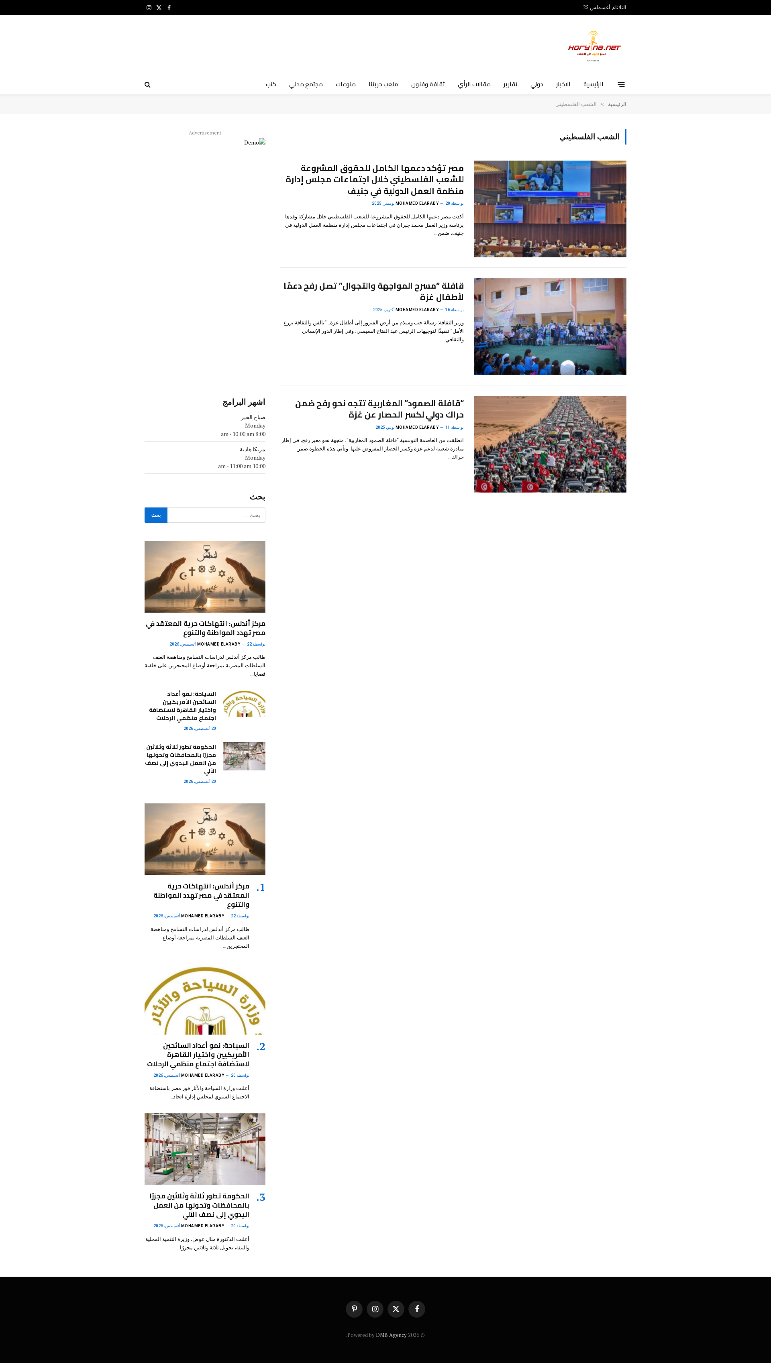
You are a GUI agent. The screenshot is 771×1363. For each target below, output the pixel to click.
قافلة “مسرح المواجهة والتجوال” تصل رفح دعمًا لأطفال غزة (374, 291)
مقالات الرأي (474, 84)
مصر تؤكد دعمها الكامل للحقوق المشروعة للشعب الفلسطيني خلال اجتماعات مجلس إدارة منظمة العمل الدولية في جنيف (375, 180)
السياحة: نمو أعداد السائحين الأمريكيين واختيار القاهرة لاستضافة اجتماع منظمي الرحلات (182, 706)
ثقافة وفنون (428, 84)
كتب (271, 84)
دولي (536, 84)
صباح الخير (253, 417)
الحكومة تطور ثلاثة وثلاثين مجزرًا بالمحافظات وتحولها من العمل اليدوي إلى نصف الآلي (180, 759)
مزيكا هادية (252, 449)
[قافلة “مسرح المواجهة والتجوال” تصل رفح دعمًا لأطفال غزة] (550, 326)
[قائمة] (621, 84)
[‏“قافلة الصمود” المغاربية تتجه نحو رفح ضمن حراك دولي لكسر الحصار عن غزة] (550, 444)
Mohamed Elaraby (417, 203)
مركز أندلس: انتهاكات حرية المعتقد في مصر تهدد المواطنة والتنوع (205, 628)
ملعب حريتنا (383, 84)
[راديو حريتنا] (595, 44)
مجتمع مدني (306, 84)
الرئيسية (593, 84)
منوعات (346, 84)
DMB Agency (391, 1335)
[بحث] (148, 84)
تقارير (511, 84)
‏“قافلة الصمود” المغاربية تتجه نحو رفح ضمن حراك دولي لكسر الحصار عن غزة (379, 409)
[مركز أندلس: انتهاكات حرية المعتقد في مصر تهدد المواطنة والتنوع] (205, 577)
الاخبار (563, 84)
